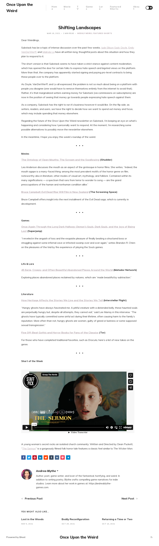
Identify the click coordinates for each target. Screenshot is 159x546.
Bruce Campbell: (31, 191)
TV (78, 7)
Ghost (22, 537)
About (136, 7)
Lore (101, 7)
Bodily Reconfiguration (75, 519)
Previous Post (33, 498)
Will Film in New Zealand (73, 191)
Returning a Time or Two (117, 519)
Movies (67, 7)
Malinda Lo (48, 51)
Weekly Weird (84, 33)
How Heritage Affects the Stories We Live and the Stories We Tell (62, 300)
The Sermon (29, 448)
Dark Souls (101, 226)
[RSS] (151, 537)
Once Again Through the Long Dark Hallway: (48, 226)
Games (89, 7)
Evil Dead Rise (49, 191)
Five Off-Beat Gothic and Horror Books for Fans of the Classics (59, 332)
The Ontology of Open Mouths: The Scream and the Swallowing (60, 159)
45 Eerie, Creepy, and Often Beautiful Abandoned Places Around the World (67, 269)
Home (54, 7)
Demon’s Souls (84, 226)
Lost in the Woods (32, 519)
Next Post (128, 498)
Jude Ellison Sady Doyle (114, 47)
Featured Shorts (115, 7)
